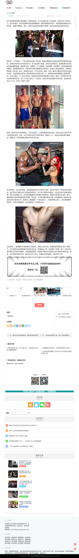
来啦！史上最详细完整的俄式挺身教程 (18, 430)
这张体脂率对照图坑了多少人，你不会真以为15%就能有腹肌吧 (25, 441)
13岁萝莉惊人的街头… (67, 295)
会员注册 (14, 543)
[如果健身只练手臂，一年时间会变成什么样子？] (13, 474)
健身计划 (14, 539)
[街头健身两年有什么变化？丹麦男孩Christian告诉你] (26, 291)
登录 (21, 363)
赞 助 (39, 305)
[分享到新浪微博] (11, 326)
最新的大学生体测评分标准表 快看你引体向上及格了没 (23, 425)
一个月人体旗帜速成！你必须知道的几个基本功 (21, 446)
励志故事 (27, 541)
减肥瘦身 (27, 539)
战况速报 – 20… (13, 295)
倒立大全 (19, 8)
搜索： (8, 413)
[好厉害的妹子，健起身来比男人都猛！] (53, 291)
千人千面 (11, 13)
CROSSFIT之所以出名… (40, 295)
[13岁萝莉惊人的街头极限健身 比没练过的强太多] (67, 291)
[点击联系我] (30, 405)
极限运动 (21, 541)
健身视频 (67, 8)
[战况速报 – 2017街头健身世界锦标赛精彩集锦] (13, 291)
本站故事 (27, 537)
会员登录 (20, 543)
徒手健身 (42, 8)
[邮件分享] (26, 326)
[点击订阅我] (47, 405)
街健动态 (14, 537)
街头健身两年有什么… (26, 295)
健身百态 (54, 8)
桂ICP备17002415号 (53, 556)
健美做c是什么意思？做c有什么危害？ (18, 436)
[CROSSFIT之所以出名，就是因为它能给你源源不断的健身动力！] (40, 291)
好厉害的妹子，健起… (53, 295)
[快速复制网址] (29, 326)
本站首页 (7, 537)
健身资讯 (10, 316)
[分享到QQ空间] (8, 326)
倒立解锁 (7, 539)
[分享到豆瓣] (23, 326)
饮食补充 (7, 541)
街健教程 (20, 537)
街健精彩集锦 (23, 496)
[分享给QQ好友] (20, 326)
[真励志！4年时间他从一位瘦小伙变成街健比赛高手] (13, 504)
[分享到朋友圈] (14, 326)
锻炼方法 (20, 539)
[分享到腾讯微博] (17, 326)
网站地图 (27, 543)
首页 (9, 8)
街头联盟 (7, 543)
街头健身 (30, 8)
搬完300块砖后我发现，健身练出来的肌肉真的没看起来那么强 (31, 335)
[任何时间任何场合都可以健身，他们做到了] (13, 494)
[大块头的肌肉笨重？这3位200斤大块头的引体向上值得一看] (13, 484)
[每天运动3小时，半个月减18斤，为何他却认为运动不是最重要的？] (13, 464)
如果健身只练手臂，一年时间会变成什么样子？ (57, 348)
